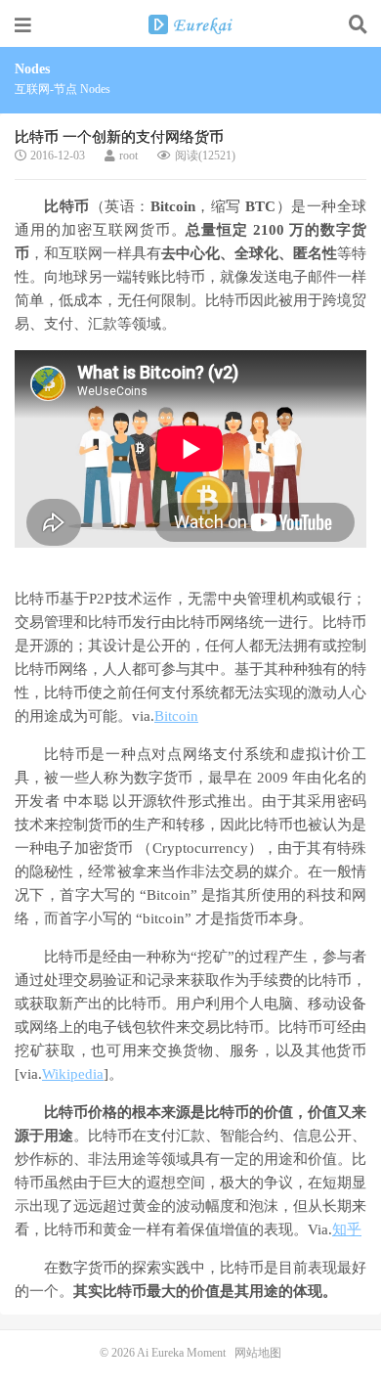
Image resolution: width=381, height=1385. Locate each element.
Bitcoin (176, 716)
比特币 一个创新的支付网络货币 (119, 137)
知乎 (346, 1229)
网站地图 (257, 1353)
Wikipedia (73, 1074)
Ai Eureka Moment (190, 24)
